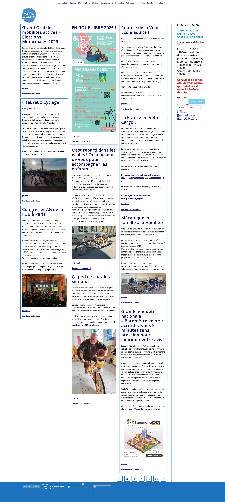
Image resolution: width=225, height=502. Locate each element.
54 (156, 478)
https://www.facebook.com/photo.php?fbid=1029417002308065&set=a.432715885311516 (143, 178)
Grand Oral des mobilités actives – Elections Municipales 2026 (41, 34)
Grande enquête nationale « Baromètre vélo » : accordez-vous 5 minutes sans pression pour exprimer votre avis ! (143, 325)
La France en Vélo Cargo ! (139, 120)
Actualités (63, 3)
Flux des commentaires (187, 117)
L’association (84, 3)
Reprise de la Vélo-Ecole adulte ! (140, 30)
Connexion (182, 113)
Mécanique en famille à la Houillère (143, 220)
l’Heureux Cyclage (40, 102)
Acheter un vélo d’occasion (112, 3)
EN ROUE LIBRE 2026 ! (94, 27)
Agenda (73, 3)
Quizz (142, 3)
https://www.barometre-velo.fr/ (144, 409)
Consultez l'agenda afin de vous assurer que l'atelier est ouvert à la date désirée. (190, 86)
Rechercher (181, 97)
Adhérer (95, 3)
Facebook (151, 3)
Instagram (162, 3)
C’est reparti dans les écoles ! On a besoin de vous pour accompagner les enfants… (94, 159)
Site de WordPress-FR (187, 119)
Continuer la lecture (32, 94)
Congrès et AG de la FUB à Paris (42, 212)
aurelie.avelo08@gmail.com (85, 325)
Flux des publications (186, 115)
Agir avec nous (132, 3)
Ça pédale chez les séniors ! (91, 279)
